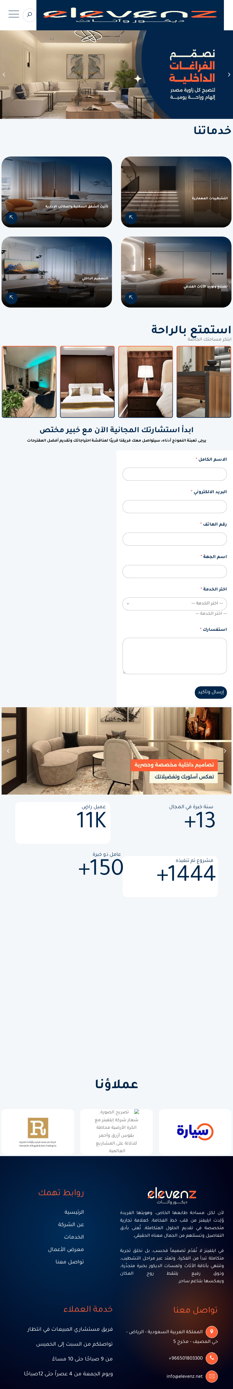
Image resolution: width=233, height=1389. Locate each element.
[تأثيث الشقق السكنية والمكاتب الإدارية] (11, 218)
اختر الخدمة (214, 589)
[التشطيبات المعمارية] (131, 218)
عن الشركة (71, 1225)
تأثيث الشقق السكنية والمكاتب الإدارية (77, 207)
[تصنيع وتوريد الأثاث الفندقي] (131, 298)
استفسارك (213, 630)
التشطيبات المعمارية (210, 198)
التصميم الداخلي (95, 279)
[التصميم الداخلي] (11, 298)
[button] (3, 74)
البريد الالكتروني (209, 492)
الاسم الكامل (211, 460)
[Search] (29, 15)
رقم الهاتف (213, 525)
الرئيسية (74, 1213)
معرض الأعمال (66, 1250)
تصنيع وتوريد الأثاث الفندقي (206, 287)
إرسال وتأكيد (211, 692)
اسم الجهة (214, 557)
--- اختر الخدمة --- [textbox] (211, 614)
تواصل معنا (70, 1263)
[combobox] (211, 614)
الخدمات (74, 1238)
